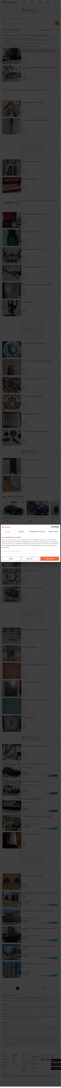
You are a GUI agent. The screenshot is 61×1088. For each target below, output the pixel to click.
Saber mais (29, 558)
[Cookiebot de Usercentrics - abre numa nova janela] (52, 527)
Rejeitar (11, 558)
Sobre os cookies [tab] (53, 531)
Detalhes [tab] (21, 531)
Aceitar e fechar (49, 558)
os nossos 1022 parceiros (13, 539)
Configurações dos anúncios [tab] (37, 531)
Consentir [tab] (7, 531)
